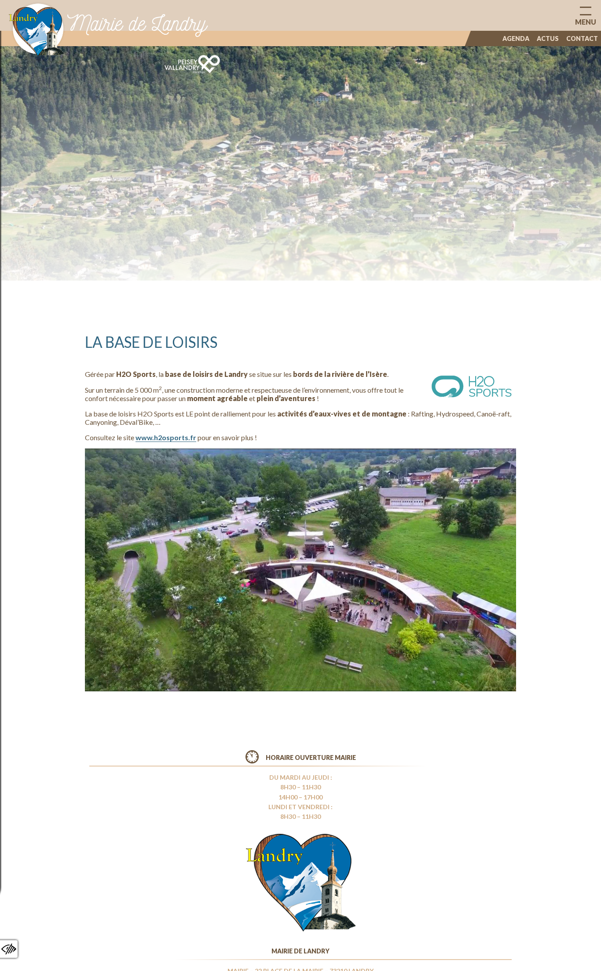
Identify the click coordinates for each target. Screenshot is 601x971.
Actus (548, 38)
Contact (582, 38)
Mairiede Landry (137, 23)
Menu (585, 22)
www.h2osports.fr (166, 437)
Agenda (515, 38)
